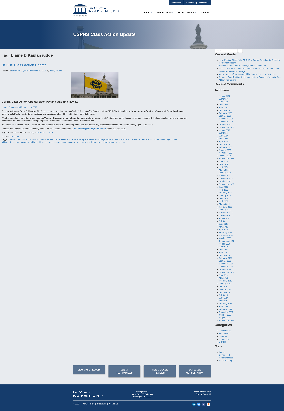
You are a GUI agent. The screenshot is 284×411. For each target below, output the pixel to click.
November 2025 (226, 122)
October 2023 (225, 181)
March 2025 (224, 144)
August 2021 (224, 218)
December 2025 (226, 119)
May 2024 (223, 164)
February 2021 (225, 232)
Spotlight (223, 336)
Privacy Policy (88, 404)
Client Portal (176, 3)
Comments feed (226, 358)
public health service (39, 142)
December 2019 (226, 264)
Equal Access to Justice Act (118, 139)
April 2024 (223, 167)
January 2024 (225, 173)
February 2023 (225, 193)
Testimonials (224, 339)
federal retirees (138, 139)
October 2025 (225, 124)
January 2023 (225, 195)
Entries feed (224, 355)
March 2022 (224, 204)
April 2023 (223, 190)
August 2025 (224, 130)
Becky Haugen (55, 71)
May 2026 (223, 104)
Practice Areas (164, 12)
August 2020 (224, 244)
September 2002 (226, 321)
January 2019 (225, 284)
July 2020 (223, 247)
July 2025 (223, 133)
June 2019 (223, 275)
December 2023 (226, 176)
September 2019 (226, 272)
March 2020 (224, 255)
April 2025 (223, 141)
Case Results (225, 331)
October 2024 (225, 156)
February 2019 (225, 281)
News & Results (186, 12)
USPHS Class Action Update (24, 65)
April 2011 (223, 306)
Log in (222, 352)
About (147, 12)
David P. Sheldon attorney (72, 139)
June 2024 (223, 161)
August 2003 (224, 318)
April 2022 (223, 201)
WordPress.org (225, 360)
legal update (171, 139)
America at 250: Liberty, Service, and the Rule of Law (242, 66)
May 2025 (223, 139)
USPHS (121, 142)
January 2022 (225, 210)
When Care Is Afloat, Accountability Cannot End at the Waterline (247, 74)
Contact (205, 12)
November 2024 (226, 153)
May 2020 (223, 249)
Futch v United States (155, 139)
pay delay (25, 142)
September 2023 (226, 184)
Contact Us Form (45, 133)
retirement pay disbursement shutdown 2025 (97, 142)
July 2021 (223, 221)
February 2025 (225, 147)
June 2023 (223, 187)
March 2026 (224, 110)
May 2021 (223, 227)
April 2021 (223, 230)
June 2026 (223, 102)
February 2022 (225, 207)
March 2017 (224, 286)
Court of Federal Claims (49, 139)
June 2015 (223, 298)
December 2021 (226, 212)
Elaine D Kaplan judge (95, 139)
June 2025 (223, 136)
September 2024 (226, 158)
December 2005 (226, 312)
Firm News (15, 136)
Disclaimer (101, 404)
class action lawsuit (29, 139)
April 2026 (223, 107)
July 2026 (223, 99)
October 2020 (225, 238)
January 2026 (225, 116)
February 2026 (225, 113)
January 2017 (225, 289)
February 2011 (225, 309)
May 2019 (223, 278)
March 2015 (224, 301)
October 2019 (225, 269)
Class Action (14, 139)
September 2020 (226, 241)
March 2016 (224, 292)
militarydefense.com (10, 142)
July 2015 (223, 295)
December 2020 (226, 235)
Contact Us (113, 404)
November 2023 (226, 178)
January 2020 (225, 261)
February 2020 (225, 258)
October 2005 (225, 315)
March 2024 (224, 170)
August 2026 (224, 96)
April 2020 (223, 252)
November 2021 (226, 215)
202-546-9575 (205, 392)
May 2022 (223, 198)
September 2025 (226, 127)
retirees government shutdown (62, 142)
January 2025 (225, 150)
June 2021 (223, 224)
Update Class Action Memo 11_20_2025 (19, 107)
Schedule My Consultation (197, 3)
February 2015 (225, 303)
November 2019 (226, 267)
